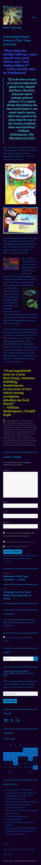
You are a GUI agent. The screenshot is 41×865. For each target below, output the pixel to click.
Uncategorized (31, 425)
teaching (6, 438)
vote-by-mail (17, 443)
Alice (30, 427)
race (9, 436)
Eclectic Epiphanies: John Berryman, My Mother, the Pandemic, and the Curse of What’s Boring (20, 831)
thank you (13, 438)
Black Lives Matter (9, 423)
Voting (18, 445)
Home (5, 844)
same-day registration (24, 436)
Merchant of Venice (28, 434)
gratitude (10, 432)
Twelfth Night (26, 438)
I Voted (15, 432)
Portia (5, 436)
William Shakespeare (14, 427)
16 (30, 759)
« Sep (10, 772)
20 (15, 763)
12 (11, 759)
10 (35, 754)
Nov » (30, 772)
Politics (12, 425)
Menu (34, 17)
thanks (19, 438)
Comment (7, 470)
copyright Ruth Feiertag (24, 423)
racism (14, 436)
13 (15, 759)
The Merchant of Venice (22, 136)
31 (35, 767)
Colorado (27, 429)
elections (6, 425)
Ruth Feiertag (12, 27)
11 (6, 759)
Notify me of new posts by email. (17, 546)
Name (6, 502)
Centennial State (18, 429)
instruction (30, 432)
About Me (7, 854)
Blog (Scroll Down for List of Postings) (19, 849)
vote (4, 427)
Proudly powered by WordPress (25, 861)
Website (6, 522)
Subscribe (10, 701)
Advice (25, 427)
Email (6, 512)
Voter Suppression (9, 445)
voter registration (28, 443)
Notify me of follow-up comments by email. (20, 542)
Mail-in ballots (16, 434)
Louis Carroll (7, 434)
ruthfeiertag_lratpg (12, 421)
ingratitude (22, 432)
